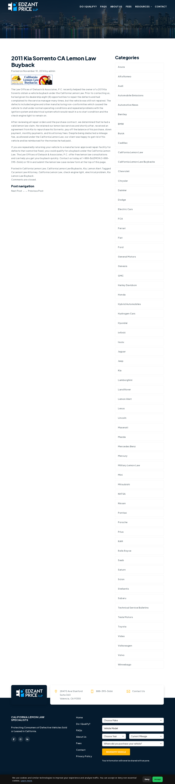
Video (121, 636)
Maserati (123, 427)
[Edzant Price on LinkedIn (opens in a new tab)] (27, 739)
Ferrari (122, 228)
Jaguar (122, 351)
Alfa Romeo (124, 76)
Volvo (121, 655)
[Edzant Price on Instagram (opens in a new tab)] (20, 739)
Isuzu (121, 342)
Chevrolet (124, 171)
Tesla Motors (125, 617)
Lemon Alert (94, 168)
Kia (85, 168)
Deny (147, 779)
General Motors (127, 256)
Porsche (123, 522)
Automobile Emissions (130, 95)
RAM (120, 541)
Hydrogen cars (126, 313)
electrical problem (95, 172)
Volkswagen (125, 645)
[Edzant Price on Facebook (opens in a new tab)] (13, 739)
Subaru (122, 598)
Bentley (122, 114)
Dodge (122, 199)
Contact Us (138, 691)
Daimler (122, 190)
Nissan (122, 503)
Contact (161, 6)
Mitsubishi (124, 484)
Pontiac (122, 512)
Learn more (26, 780)
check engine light (73, 172)
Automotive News (128, 104)
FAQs (103, 6)
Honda (122, 294)
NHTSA (122, 493)
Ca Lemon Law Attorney (24, 172)
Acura (121, 66)
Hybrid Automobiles (129, 304)
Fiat (120, 237)
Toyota (122, 626)
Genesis (122, 266)
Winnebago (124, 664)
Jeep (120, 361)
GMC (121, 275)
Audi (120, 85)
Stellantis (123, 588)
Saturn (122, 569)
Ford (120, 247)
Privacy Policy (84, 756)
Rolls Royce (124, 550)
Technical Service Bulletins (133, 607)
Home (79, 717)
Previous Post (34, 190)
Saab (121, 560)
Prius (121, 531)
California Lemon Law (34, 168)
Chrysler (123, 180)
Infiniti (122, 332)
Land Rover (124, 389)
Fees (129, 6)
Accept (157, 779)
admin (52, 71)
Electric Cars (125, 209)
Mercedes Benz (127, 446)
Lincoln (122, 417)
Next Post (18, 190)
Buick (121, 133)
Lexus (121, 408)
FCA (120, 218)
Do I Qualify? (88, 6)
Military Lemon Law (129, 465)
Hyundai (123, 323)
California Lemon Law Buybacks (64, 168)
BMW (121, 123)
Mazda (122, 436)
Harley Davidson (127, 285)
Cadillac (123, 142)
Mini (120, 474)
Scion (121, 579)
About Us (116, 6)
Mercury (123, 455)
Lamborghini (125, 380)
